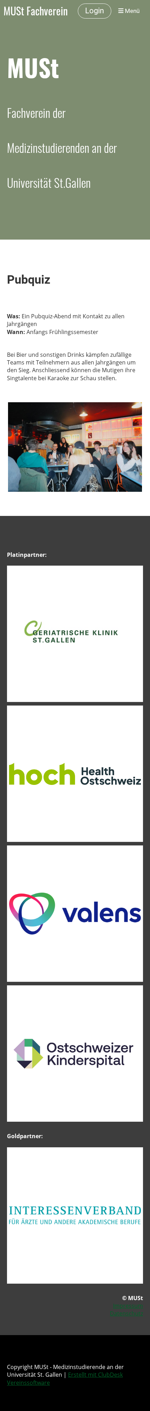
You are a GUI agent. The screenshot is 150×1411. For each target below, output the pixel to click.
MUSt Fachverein (35, 10)
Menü (131, 10)
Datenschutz (126, 1313)
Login (94, 10)
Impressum (128, 1306)
